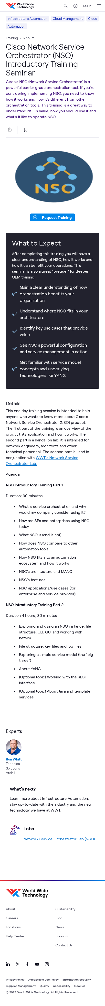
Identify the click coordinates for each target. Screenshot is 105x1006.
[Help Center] (75, 6)
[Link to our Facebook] (27, 964)
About (10, 909)
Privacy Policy (15, 979)
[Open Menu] (99, 6)
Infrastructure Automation (27, 18)
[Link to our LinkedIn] (8, 964)
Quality (44, 985)
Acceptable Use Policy (43, 979)
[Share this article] (9, 129)
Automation (16, 26)
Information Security (77, 979)
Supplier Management (21, 985)
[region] (52, 751)
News (59, 927)
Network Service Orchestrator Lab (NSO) (59, 838)
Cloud (92, 18)
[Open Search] (66, 6)
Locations (13, 927)
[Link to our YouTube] (37, 964)
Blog (58, 918)
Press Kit (62, 936)
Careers (12, 918)
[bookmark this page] (26, 130)
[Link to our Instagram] (47, 964)
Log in (87, 5)
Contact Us (64, 945)
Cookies (79, 985)
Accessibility (61, 985)
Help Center (15, 936)
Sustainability (65, 909)
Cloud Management (68, 18)
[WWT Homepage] (20, 6)
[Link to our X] (18, 964)
